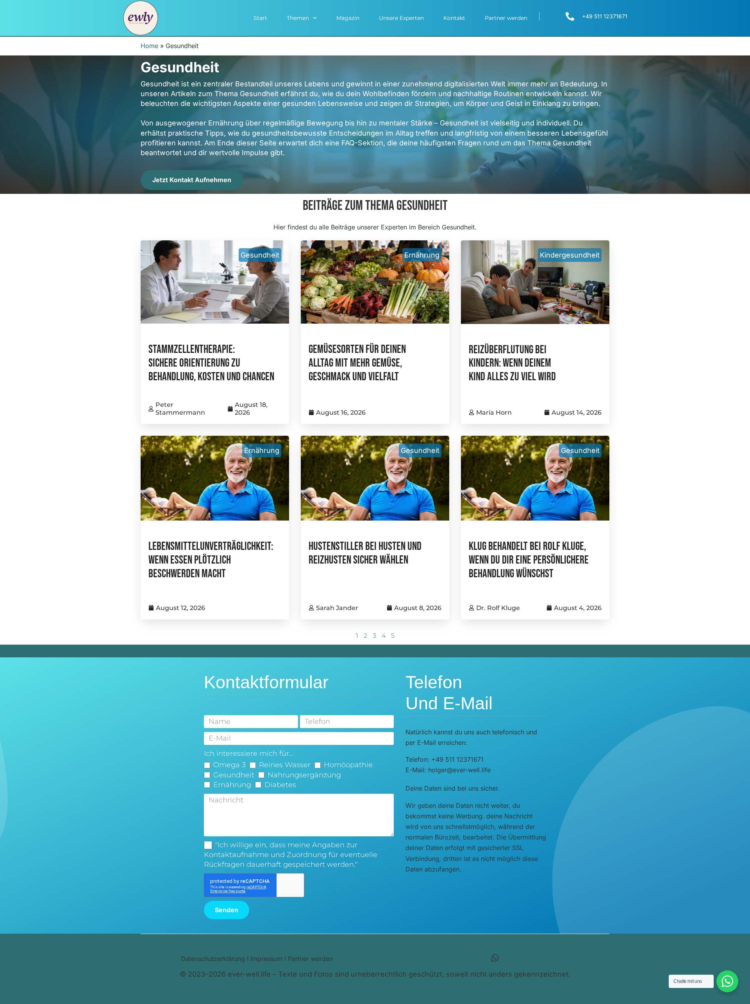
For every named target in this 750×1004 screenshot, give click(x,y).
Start (260, 17)
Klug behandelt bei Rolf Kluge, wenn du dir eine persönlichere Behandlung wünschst (529, 560)
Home (149, 46)
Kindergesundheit (570, 255)
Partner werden (506, 17)
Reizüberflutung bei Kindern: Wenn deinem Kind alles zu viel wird (512, 363)
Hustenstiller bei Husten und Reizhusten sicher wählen (365, 553)
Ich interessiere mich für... (249, 753)
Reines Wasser (285, 765)
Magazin (347, 17)
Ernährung (421, 255)
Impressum (266, 959)
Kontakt (454, 17)
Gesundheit (260, 255)
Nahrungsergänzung (304, 775)
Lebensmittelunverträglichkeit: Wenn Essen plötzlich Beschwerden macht (210, 560)
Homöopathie (348, 765)
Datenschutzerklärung (213, 959)
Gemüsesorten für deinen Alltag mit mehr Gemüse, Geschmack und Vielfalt (357, 363)
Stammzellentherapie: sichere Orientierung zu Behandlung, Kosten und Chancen (211, 363)
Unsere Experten (401, 17)
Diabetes (280, 784)
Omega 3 (229, 765)
